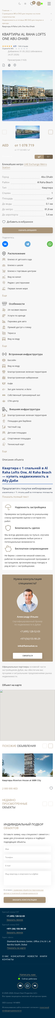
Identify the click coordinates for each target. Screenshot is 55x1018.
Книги (43, 956)
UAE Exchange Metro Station (24, 166)
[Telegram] (28, 244)
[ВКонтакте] (5, 244)
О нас (5, 956)
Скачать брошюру (27, 230)
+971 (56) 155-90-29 (16, 928)
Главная (5, 10)
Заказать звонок (15, 919)
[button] (50, 132)
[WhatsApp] (50, 244)
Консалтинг (18, 956)
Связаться (27, 655)
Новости (32, 956)
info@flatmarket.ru (27, 646)
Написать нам (27, 974)
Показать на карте (16, 948)
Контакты (8, 959)
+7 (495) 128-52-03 (16, 916)
